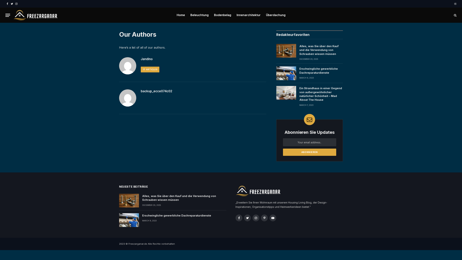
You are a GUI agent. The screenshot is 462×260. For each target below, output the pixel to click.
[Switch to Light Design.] (455, 4)
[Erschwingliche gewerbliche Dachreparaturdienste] (286, 73)
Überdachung (276, 15)
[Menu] (7, 15)
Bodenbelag (222, 15)
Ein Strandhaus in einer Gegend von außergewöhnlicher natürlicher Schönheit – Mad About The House (320, 93)
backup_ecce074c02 (156, 91)
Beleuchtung (199, 15)
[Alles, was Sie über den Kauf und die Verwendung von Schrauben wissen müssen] (286, 51)
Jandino (147, 59)
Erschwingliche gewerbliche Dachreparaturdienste (318, 70)
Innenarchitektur (249, 15)
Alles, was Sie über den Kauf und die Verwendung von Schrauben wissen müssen (319, 50)
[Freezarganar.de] (35, 15)
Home (181, 15)
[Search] (455, 15)
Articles (150, 69)
